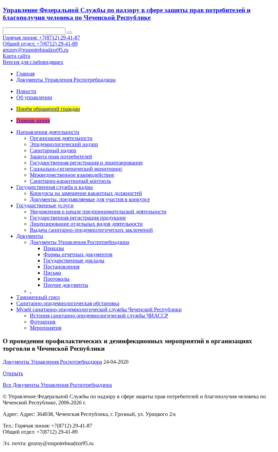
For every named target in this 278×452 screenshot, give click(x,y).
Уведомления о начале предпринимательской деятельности (98, 211)
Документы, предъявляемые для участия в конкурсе (90, 199)
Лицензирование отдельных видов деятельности (86, 224)
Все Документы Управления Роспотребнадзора (57, 385)
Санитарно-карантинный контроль (70, 181)
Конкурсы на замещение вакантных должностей (86, 193)
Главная (25, 73)
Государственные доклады (73, 260)
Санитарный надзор (53, 150)
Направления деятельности (47, 132)
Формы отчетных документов (78, 254)
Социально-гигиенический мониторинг (76, 169)
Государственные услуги (45, 205)
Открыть (13, 373)
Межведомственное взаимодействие (72, 175)
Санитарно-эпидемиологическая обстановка (67, 303)
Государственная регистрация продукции (78, 218)
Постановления (61, 267)
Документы (29, 236)
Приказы (53, 248)
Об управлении (34, 97)
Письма (52, 273)
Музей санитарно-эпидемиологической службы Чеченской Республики (99, 309)
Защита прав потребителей (61, 156)
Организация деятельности (61, 138)
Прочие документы (65, 285)
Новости (26, 91)
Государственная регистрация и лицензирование (86, 163)
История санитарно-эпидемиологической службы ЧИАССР (99, 315)
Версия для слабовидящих (33, 62)
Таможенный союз (38, 297)
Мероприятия (45, 328)
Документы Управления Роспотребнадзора (66, 80)
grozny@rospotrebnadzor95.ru (35, 50)
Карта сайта (16, 56)
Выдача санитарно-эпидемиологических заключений (91, 230)
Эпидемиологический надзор (64, 144)
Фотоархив (43, 322)
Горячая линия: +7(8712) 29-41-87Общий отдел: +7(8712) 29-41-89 (41, 41)
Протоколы (56, 279)
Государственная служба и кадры (54, 187)
